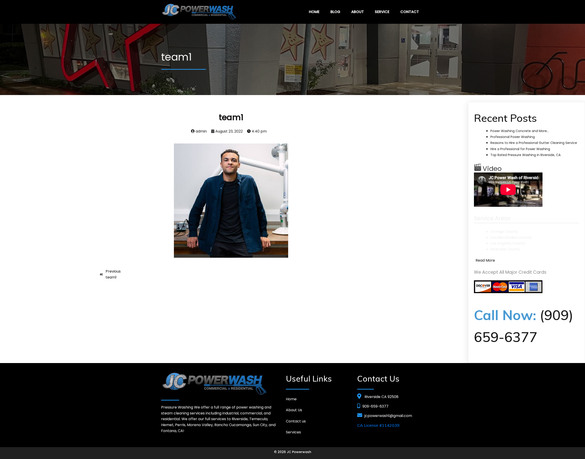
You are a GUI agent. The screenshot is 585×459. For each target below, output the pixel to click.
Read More (485, 260)
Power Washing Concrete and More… (519, 131)
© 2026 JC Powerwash (292, 452)
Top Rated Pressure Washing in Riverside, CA (525, 155)
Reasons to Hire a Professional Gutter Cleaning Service (533, 143)
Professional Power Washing (512, 137)
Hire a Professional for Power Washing (520, 149)
